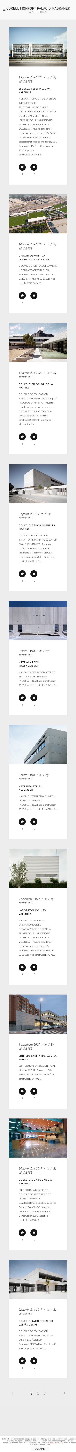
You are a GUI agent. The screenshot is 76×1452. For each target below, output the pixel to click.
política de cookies (53, 1442)
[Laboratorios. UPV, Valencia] (38, 868)
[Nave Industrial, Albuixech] (38, 744)
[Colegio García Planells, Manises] (38, 483)
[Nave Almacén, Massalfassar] (38, 620)
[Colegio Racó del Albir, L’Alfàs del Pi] (38, 1279)
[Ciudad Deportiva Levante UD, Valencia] (38, 213)
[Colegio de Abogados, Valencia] (38, 1138)
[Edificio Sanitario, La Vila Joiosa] (38, 1014)
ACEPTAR (40, 1449)
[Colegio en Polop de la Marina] (38, 342)
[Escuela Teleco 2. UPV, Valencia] (38, 46)
